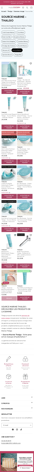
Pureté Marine (22, 46)
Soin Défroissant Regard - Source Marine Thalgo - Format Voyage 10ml (24, 289)
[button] (27, 8)
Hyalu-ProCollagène (8, 41)
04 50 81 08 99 (6, 441)
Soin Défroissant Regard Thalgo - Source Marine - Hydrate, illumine (9, 115)
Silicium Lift (6, 50)
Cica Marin (20, 32)
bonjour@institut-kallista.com (10, 443)
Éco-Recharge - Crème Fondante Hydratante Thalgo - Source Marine (24, 185)
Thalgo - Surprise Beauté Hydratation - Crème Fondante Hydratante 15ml (8, 290)
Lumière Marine (23, 41)
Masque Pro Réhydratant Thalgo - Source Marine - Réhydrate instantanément (8, 255)
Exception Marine (19, 37)
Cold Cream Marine (8, 32)
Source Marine (17, 50)
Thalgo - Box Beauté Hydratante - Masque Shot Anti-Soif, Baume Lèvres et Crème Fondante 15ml (24, 83)
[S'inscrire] (30, 425)
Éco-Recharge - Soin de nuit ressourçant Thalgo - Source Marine (24, 220)
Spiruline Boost (7, 54)
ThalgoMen (18, 54)
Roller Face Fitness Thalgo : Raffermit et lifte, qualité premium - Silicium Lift (24, 254)
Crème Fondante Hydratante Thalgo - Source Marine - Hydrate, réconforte (8, 186)
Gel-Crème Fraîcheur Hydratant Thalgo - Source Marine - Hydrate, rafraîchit (8, 151)
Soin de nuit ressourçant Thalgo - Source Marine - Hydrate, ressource (9, 220)
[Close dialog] (32, 454)
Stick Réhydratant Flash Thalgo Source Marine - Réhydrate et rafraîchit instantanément (9, 83)
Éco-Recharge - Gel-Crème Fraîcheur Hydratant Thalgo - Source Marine (23, 151)
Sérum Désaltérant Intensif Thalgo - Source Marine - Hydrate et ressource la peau (24, 116)
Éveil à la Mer (6, 37)
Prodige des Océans (8, 46)
